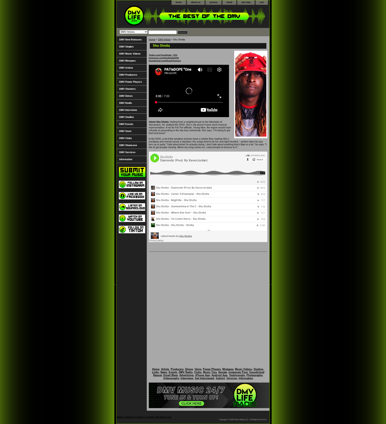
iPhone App (202, 375)
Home (152, 39)
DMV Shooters (127, 89)
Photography (254, 375)
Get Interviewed (204, 378)
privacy (213, 2)
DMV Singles (126, 46)
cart (262, 2)
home (179, 2)
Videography (171, 378)
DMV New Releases (130, 39)
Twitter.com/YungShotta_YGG (163, 55)
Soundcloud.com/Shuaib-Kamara (165, 61)
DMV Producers (128, 74)
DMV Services (127, 152)
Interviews (187, 378)
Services (231, 378)
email (229, 2)
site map (245, 2)
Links (155, 372)
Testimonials (237, 375)
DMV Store (125, 131)
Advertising (186, 375)
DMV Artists (164, 39)
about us (195, 2)
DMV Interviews (128, 110)
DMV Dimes (126, 96)
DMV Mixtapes (127, 60)
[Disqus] (208, 305)
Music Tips (210, 372)
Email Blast (170, 375)
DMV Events (126, 124)
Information (125, 159)
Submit (220, 378)
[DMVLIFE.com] (167, 16)
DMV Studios (126, 117)
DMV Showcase (128, 145)
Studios (258, 369)
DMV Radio (125, 103)
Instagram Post (238, 372)
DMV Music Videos (130, 53)
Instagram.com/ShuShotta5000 (164, 58)
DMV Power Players (130, 81)
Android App (219, 375)
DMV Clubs (125, 138)
